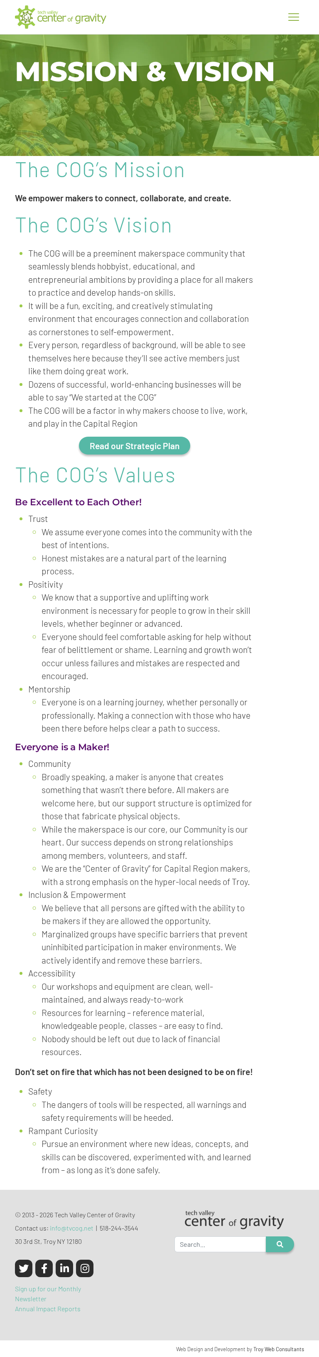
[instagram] (84, 1268)
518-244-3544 (119, 1228)
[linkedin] (64, 1268)
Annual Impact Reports (48, 1309)
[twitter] (23, 1268)
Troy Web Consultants (278, 1349)
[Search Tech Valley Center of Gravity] (280, 1244)
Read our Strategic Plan (134, 445)
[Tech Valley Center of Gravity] (60, 17)
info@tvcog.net (71, 1228)
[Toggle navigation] (293, 17)
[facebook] (44, 1268)
